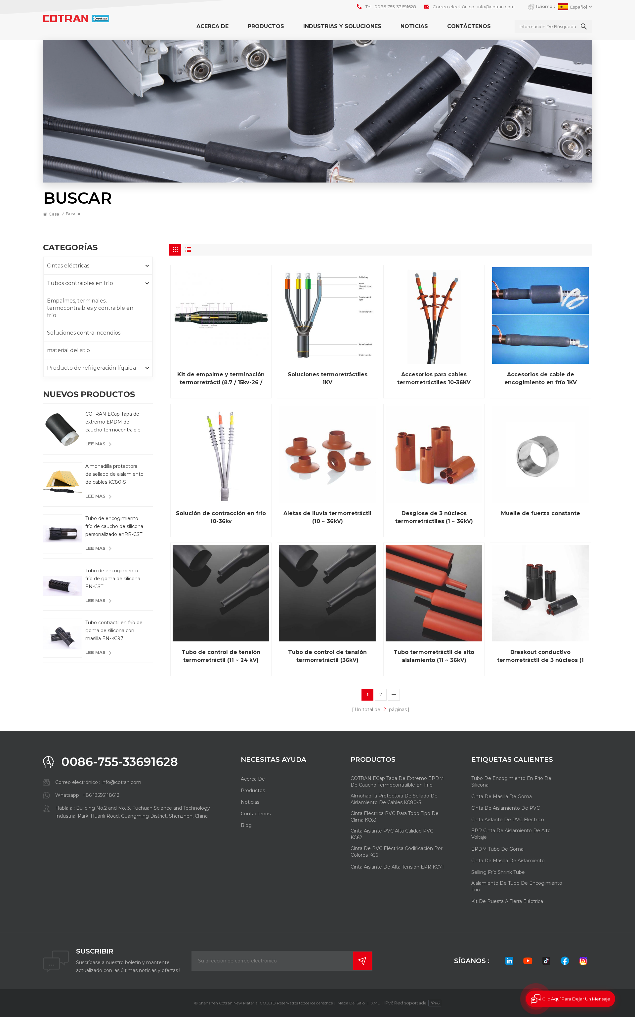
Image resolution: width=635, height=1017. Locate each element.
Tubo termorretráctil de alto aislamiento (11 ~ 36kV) (434, 656)
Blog (246, 825)
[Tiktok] (546, 961)
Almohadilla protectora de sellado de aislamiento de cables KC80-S (114, 474)
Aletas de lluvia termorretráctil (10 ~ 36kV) (327, 517)
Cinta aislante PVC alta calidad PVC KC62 (392, 834)
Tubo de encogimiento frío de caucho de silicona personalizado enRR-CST (114, 526)
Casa (54, 214)
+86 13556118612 (101, 795)
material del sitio (68, 350)
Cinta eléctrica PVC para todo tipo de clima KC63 (395, 816)
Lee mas (95, 443)
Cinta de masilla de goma (501, 796)
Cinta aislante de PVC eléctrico (507, 820)
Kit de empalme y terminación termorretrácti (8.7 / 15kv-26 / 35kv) (221, 378)
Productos (266, 26)
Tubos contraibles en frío (80, 283)
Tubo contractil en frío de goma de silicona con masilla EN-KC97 (114, 630)
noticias (414, 26)
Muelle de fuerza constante (540, 513)
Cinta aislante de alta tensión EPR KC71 (397, 867)
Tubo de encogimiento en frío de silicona (511, 781)
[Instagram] (583, 961)
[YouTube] (528, 961)
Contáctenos (469, 26)
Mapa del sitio (351, 1002)
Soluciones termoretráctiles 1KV (327, 378)
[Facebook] (565, 961)
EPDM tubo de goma (497, 849)
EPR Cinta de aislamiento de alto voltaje (511, 834)
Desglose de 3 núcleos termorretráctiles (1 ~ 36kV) (434, 517)
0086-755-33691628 (395, 6)
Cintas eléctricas (68, 266)
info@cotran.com (496, 6)
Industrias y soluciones (342, 26)
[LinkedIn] (509, 961)
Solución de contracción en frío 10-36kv (221, 517)
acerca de (212, 26)
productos (253, 790)
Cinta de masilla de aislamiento (508, 861)
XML (375, 1002)
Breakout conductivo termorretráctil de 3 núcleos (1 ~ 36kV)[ (540, 656)
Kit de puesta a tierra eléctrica (507, 901)
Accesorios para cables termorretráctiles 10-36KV (434, 378)
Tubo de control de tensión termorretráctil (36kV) (327, 656)
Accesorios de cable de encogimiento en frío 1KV (540, 378)
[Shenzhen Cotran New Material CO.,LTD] (76, 18)
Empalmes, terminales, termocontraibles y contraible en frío (90, 308)
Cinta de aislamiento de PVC (505, 808)
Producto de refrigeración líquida (91, 368)
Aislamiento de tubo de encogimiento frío (516, 886)
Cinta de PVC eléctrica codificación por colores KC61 (397, 851)
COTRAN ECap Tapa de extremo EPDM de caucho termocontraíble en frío (113, 422)
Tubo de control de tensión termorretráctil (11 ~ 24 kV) (221, 656)
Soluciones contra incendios (83, 333)
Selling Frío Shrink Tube (498, 872)
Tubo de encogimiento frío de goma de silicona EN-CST (112, 579)
